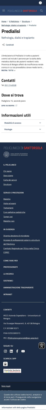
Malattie (6, 199)
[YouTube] (23, 350)
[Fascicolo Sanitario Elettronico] (12, 370)
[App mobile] (5, 363)
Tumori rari (8, 216)
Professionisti (10, 267)
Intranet (7, 294)
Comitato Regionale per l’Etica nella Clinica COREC (21, 250)
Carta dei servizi (10, 179)
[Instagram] (5, 350)
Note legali (5, 386)
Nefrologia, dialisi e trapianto (13, 25)
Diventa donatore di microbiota (16, 235)
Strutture (26, 21)
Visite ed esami (9, 203)
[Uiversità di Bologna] (23, 154)
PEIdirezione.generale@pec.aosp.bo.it (23, 338)
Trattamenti (8, 207)
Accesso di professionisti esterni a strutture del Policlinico (21, 242)
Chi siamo (7, 171)
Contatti (7, 309)
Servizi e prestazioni (13, 192)
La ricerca (8, 273)
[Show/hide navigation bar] (3, 10)
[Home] (24, 10)
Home (3, 21)
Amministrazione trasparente (18, 287)
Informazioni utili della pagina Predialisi (18, 407)
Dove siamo (8, 175)
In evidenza (9, 229)
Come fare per (10, 260)
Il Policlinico (14, 21)
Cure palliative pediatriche (14, 212)
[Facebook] (17, 350)
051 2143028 (10, 85)
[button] (41, 10)
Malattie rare (8, 221)
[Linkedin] (11, 350)
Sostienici (8, 280)
